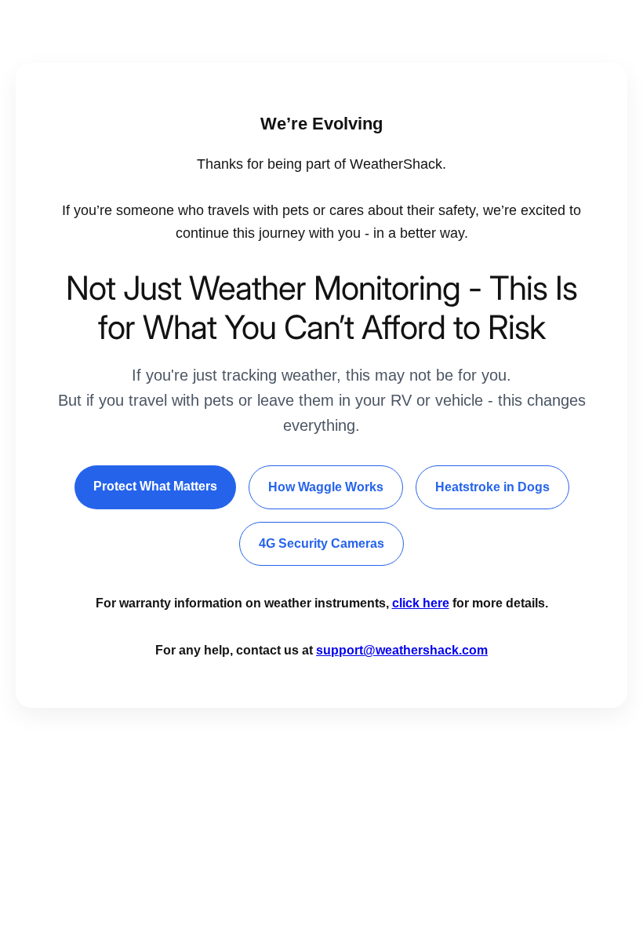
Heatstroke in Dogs (492, 487)
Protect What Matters (155, 486)
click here (420, 603)
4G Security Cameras (321, 543)
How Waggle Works (325, 487)
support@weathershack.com (402, 650)
